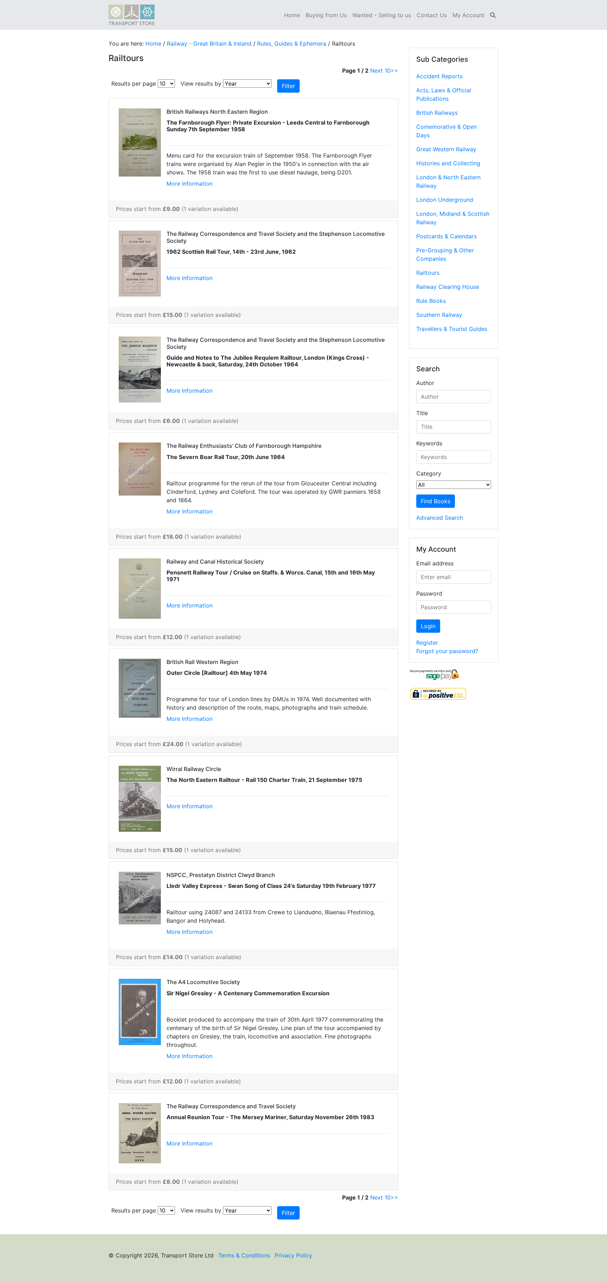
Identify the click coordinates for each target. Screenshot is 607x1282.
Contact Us (432, 15)
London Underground (444, 199)
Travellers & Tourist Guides (451, 328)
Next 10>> (384, 70)
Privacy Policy (293, 1255)
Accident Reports (439, 76)
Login (428, 626)
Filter (288, 85)
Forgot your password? (447, 651)
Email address (434, 563)
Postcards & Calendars (446, 236)
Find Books (435, 501)
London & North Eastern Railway (448, 181)
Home (292, 15)
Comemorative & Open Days (446, 131)
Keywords (429, 443)
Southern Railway (439, 314)
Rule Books (431, 300)
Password (429, 593)
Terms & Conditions (244, 1255)
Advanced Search (439, 517)
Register (427, 642)
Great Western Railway (446, 149)
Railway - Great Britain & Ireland (209, 43)
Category (428, 473)
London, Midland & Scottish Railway (452, 218)
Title (422, 413)
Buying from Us (326, 15)
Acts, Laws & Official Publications (443, 94)
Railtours (427, 272)
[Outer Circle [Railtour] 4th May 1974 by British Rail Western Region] (140, 687)
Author (425, 382)
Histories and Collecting (448, 163)
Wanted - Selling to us (381, 15)
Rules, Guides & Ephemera (291, 43)
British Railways (437, 112)
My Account (468, 15)
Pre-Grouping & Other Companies (445, 254)
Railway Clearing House (447, 286)
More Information (190, 183)
